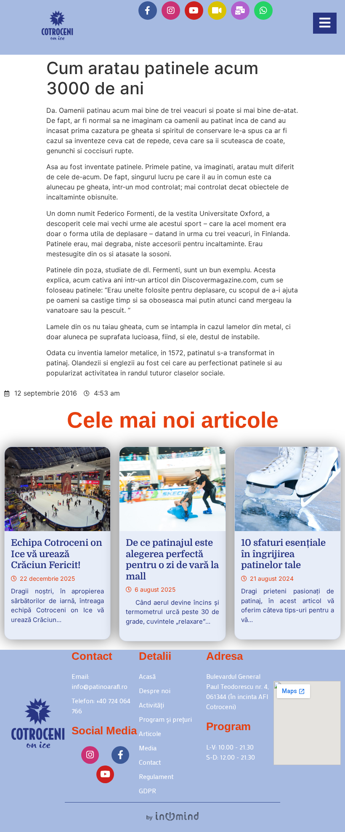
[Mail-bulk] (240, 10)
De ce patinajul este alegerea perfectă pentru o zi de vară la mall (172, 559)
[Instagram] (171, 10)
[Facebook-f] (147, 10)
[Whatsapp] (263, 10)
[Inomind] (172, 816)
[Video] (217, 10)
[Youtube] (194, 10)
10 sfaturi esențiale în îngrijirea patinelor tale (283, 553)
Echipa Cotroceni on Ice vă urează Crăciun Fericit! (56, 553)
